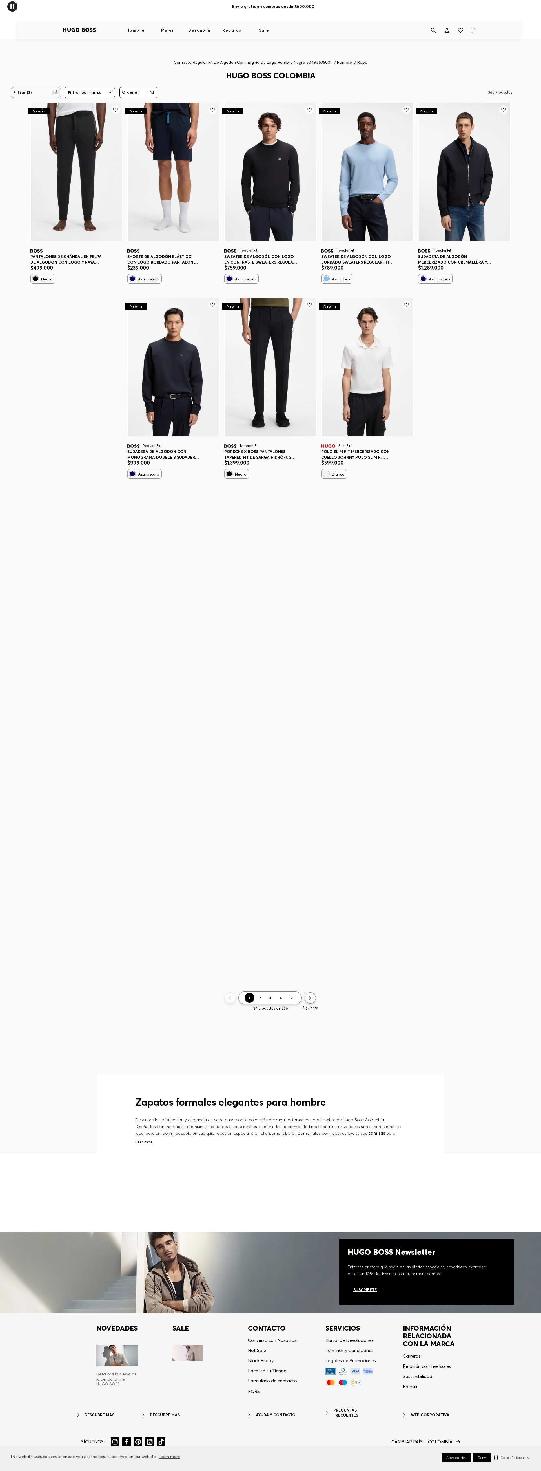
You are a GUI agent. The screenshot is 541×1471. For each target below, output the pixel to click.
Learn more (169, 1456)
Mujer (167, 30)
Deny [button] (482, 1457)
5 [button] (291, 998)
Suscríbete (365, 1289)
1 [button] (249, 998)
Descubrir (199, 30)
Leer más (143, 1142)
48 (247, 452)
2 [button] (260, 998)
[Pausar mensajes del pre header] (12, 6)
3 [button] (270, 998)
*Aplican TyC (300, 6)
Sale (264, 30)
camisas (376, 1133)
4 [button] (281, 998)
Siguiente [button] (310, 1008)
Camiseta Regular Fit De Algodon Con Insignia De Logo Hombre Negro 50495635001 (253, 62)
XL (78, 257)
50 (263, 452)
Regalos (231, 30)
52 (280, 452)
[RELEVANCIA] (138, 92)
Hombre (135, 30)
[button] (511, 1457)
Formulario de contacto (272, 1380)
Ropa (362, 62)
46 (231, 452)
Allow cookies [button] (456, 1457)
